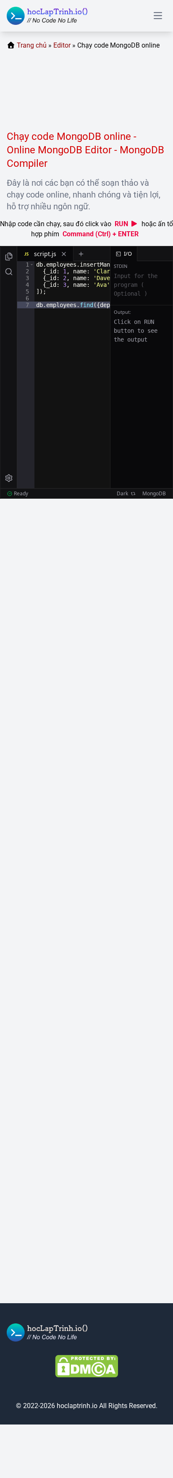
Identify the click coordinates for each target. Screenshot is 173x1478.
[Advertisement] (86, 93)
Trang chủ (32, 45)
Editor (62, 45)
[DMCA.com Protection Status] (86, 1366)
